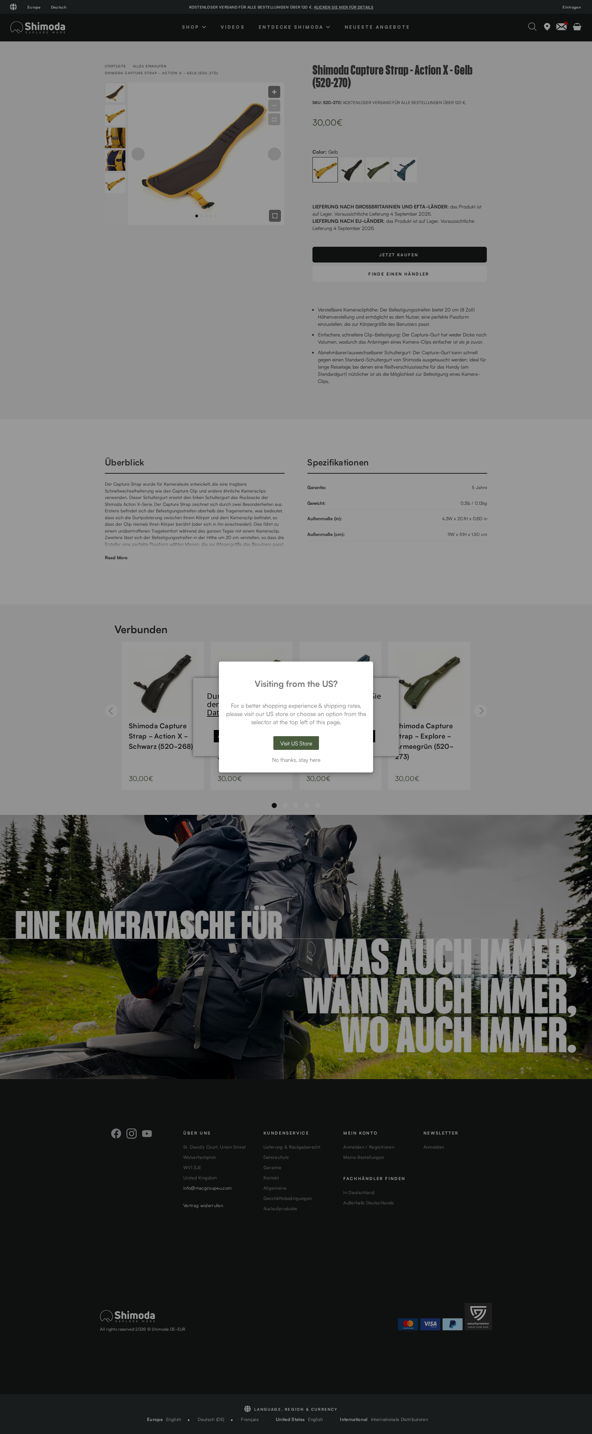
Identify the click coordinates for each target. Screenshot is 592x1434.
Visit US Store (296, 743)
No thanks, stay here (296, 759)
